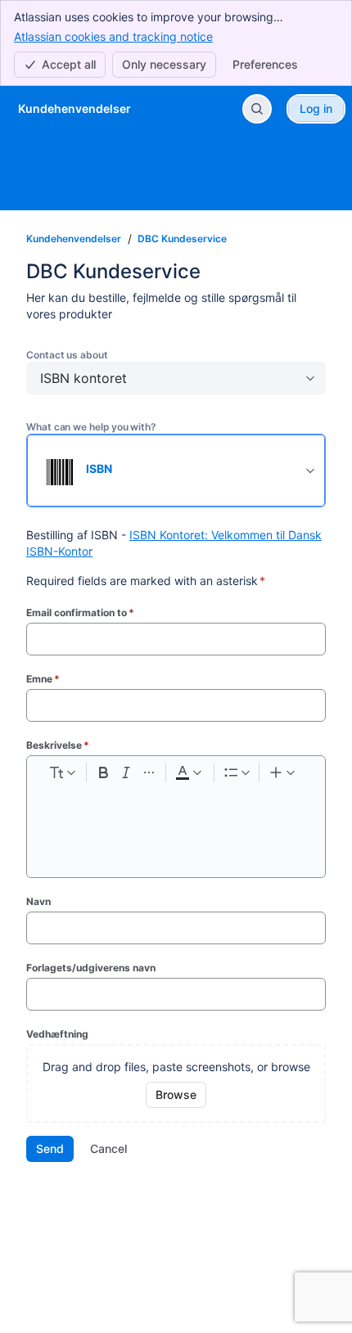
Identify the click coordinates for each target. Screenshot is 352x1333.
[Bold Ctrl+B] (103, 772)
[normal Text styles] (61, 772)
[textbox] (176, 819)
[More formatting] (149, 772)
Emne (43, 679)
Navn (38, 901)
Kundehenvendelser (73, 238)
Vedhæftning (57, 1034)
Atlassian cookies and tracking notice (113, 36)
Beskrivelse (57, 745)
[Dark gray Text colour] (188, 772)
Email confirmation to (80, 612)
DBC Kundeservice (182, 238)
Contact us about (67, 355)
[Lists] (236, 772)
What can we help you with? (91, 427)
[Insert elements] (283, 772)
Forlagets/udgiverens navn (91, 967)
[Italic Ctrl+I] (126, 772)
